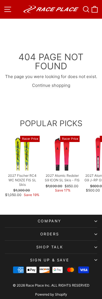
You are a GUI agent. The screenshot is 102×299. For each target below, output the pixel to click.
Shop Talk (49, 247)
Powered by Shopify (51, 294)
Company (49, 221)
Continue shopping (51, 85)
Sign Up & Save (49, 260)
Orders (49, 234)
